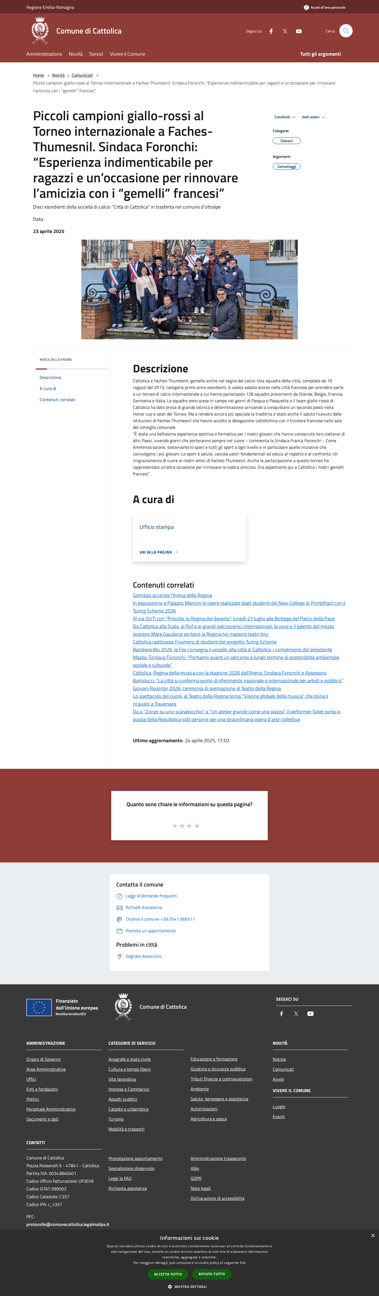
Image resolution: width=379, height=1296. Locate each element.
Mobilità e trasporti (126, 1129)
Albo (195, 1168)
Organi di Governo (43, 1059)
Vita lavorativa (122, 1079)
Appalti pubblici (122, 1099)
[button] (189, 1286)
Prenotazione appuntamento (135, 1158)
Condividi (283, 117)
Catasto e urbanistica (128, 1109)
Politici (32, 1099)
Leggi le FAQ (120, 1178)
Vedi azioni (311, 117)
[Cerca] (346, 30)
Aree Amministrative (46, 1069)
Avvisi (278, 1079)
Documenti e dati (42, 1119)
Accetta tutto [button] (168, 1274)
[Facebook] (268, 30)
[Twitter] (282, 30)
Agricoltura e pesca (209, 1118)
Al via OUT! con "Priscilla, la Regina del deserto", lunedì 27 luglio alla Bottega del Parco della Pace (234, 618)
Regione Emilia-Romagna (50, 7)
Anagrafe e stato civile (129, 1059)
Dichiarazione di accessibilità (217, 1198)
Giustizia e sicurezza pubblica (218, 1069)
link (243, 1262)
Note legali (201, 1188)
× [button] (373, 1236)
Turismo (115, 1119)
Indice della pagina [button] (56, 359)
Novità (58, 75)
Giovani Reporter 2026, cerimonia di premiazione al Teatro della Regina (207, 688)
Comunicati (82, 75)
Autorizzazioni (204, 1108)
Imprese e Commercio (128, 1089)
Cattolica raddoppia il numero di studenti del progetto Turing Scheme (205, 642)
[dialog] (189, 1263)
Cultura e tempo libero (129, 1069)
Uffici (31, 1079)
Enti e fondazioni (42, 1089)
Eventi (279, 1116)
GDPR (196, 1178)
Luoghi (279, 1106)
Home (38, 75)
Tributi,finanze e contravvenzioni (221, 1078)
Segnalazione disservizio (131, 1168)
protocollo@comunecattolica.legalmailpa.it (67, 1224)
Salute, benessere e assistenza (219, 1098)
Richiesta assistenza (127, 1188)
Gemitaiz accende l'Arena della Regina (172, 595)
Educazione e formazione (214, 1059)
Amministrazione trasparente (218, 1158)
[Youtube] (296, 30)
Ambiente (200, 1088)
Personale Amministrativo (50, 1109)
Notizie (279, 1059)
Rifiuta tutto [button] (212, 1274)
